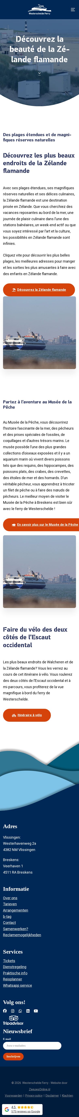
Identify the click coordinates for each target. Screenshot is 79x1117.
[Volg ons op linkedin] (28, 1011)
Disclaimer (52, 1095)
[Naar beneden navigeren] (39, 72)
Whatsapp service (17, 985)
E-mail (7, 1038)
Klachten (67, 1095)
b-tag (7, 916)
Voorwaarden (13, 1095)
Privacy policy (34, 1095)
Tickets (9, 961)
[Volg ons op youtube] (36, 1011)
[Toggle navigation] (63, 9)
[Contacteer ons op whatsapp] (20, 1011)
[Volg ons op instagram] (12, 1011)
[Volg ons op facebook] (5, 1011)
